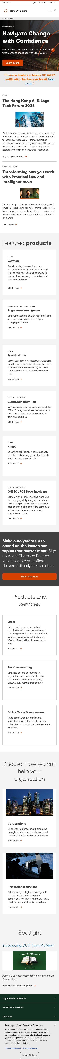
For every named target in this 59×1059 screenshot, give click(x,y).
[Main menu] (50, 11)
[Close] (55, 1025)
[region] (29, 1040)
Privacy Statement (30, 1048)
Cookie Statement (13, 1048)
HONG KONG (8, 19)
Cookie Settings (29, 1055)
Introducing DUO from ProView (28, 945)
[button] (29, 998)
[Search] (55, 11)
